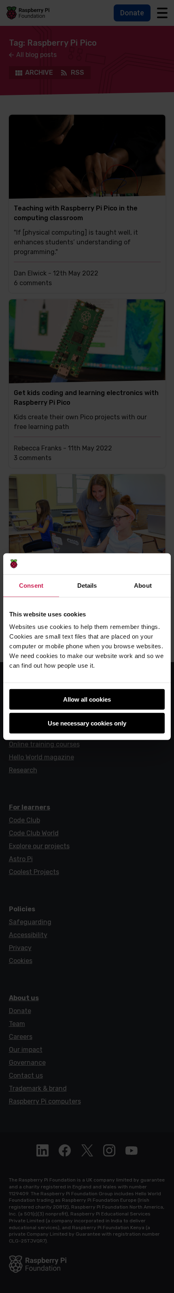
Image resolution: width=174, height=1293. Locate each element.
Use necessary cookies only (87, 723)
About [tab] (143, 585)
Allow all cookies (87, 699)
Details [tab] (87, 585)
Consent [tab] (31, 585)
